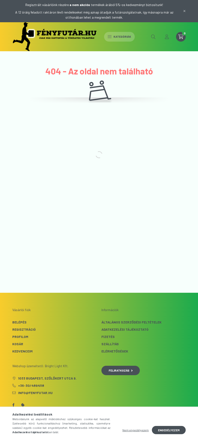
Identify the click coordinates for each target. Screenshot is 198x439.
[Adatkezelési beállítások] (23, 405)
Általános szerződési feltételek (131, 322)
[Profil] (167, 37)
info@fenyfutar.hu (35, 393)
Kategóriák (122, 36)
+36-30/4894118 (31, 385)
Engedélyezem (169, 430)
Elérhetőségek (114, 351)
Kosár (17, 344)
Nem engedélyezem (135, 430)
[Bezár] (184, 11)
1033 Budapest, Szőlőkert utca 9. (47, 378)
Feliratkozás (119, 370)
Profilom (20, 337)
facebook (13, 405)
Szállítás (110, 344)
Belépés (19, 322)
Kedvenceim (22, 351)
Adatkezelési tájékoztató (124, 329)
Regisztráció (24, 329)
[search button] (153, 37)
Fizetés (108, 337)
